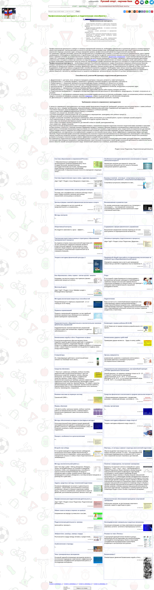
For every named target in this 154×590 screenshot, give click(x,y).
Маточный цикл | (60, 287)
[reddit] (137, 11)
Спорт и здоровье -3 (85, 584)
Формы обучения (61, 406)
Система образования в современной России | (71, 159)
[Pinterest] (152, 11)
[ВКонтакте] (125, 11)
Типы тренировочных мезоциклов (67, 554)
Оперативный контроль (63, 226)
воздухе (93, 60)
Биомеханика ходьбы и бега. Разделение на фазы (73, 337)
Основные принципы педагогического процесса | (122, 238)
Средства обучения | (62, 369)
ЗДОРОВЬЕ (83, 6)
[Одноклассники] (127, 11)
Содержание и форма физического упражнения (121, 226)
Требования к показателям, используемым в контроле (74, 189)
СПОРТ (74, 6)
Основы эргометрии (111, 406)
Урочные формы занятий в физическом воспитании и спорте (77, 202)
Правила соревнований (63, 310)
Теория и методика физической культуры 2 (70, 257)
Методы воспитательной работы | (67, 464)
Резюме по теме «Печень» (113, 534)
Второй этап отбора (62, 448)
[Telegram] (149, 11)
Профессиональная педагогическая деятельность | (73, 499)
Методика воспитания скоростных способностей (72, 299)
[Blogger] (132, 11)
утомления (88, 96)
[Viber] (144, 11)
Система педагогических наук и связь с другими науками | (75, 178)
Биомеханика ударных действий (116, 337)
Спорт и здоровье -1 (56, 584)
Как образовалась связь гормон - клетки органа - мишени (75, 275)
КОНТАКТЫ (92, 6)
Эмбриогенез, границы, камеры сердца (69, 534)
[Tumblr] (142, 11)
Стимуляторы (60, 355)
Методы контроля (61, 215)
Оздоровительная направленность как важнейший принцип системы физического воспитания (125, 369)
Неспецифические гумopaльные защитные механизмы (124, 522)
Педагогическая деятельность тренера (68, 522)
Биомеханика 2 (109, 554)
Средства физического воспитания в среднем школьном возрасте (128, 394)
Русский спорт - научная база (117, 1)
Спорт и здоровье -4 (100, 584)
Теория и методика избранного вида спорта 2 (120, 420)
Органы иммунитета (111, 355)
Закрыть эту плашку (81, 588)
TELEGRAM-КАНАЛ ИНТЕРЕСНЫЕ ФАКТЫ (114, 6)
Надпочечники (109, 299)
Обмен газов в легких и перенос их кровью (70, 510)
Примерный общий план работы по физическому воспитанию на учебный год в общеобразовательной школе (127, 258)
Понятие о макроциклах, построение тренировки (121, 464)
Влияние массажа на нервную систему (68, 394)
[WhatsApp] (147, 11)
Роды (106, 275)
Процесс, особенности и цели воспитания (70, 436)
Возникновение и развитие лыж (115, 202)
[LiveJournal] (139, 11)
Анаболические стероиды (64, 544)
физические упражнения (117, 56)
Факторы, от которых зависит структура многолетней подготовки (128, 448)
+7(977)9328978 (93, 1)
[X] (130, 11)
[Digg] (135, 11)
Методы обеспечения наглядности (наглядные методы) (74, 420)
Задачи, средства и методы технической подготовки (73, 483)
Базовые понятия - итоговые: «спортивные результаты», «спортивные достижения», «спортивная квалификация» (125, 178)
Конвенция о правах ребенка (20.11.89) (118, 323)
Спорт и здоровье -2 (70, 584)
